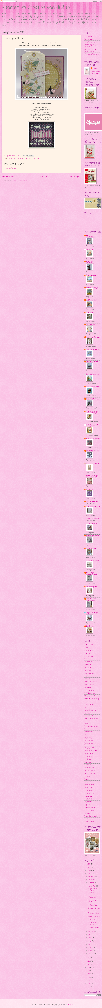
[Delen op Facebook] (32, 155)
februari (91, 951)
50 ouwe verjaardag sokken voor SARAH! (91, 50)
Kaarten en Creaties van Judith (36, 7)
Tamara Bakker (89, 810)
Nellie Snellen (88, 753)
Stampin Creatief (92, 502)
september (92, 886)
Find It (86, 702)
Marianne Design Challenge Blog (92, 476)
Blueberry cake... (93, 913)
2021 (88, 961)
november (92, 880)
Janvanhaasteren (90, 710)
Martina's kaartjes (92, 288)
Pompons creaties (90, 39)
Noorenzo (87, 765)
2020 (89, 964)
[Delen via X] (30, 155)
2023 (89, 874)
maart (90, 947)
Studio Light (88, 799)
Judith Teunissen (22, 158)
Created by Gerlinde (92, 519)
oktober (91, 883)
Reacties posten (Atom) (19, 181)
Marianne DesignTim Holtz (91, 744)
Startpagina (88, 36)
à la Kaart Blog (91, 275)
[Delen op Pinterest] (33, 155)
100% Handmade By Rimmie (92, 425)
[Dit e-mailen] (27, 155)
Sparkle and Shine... (94, 916)
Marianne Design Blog (92, 613)
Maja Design (88, 737)
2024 (88, 870)
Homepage (42, 176)
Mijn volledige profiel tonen (95, 72)
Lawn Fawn (88, 729)
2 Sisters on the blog (93, 438)
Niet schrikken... (93, 905)
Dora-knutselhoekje (92, 374)
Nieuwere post (8, 176)
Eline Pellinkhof (89, 696)
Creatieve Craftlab (90, 682)
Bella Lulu (87, 659)
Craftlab (87, 676)
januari (91, 954)
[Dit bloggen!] (29, 155)
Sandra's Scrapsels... (93, 560)
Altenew (87, 653)
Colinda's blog (90, 325)
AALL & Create (89, 645)
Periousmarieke (89, 770)
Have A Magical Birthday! (93, 901)
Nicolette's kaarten (92, 399)
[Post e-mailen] (23, 156)
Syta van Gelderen (90, 807)
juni (89, 938)
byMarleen (89, 249)
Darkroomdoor (89, 684)
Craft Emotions (89, 673)
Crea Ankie (89, 312)
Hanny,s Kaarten (91, 523)
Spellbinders (88, 788)
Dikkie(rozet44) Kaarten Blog (91, 599)
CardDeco (87, 667)
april (90, 944)
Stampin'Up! (88, 790)
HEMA (86, 707)
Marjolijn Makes (89, 748)
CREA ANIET (90, 489)
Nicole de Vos (88, 756)
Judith (94, 68)
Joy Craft (87, 713)
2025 (89, 867)
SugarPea (87, 805)
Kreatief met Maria (92, 451)
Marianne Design (34, 158)
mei (89, 941)
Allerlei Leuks (89, 650)
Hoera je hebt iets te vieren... (94, 896)
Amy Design (88, 656)
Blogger (70, 1004)
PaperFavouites (89, 768)
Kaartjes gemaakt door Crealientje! (92, 412)
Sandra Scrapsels (90, 782)
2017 (88, 974)
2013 (88, 987)
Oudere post (75, 176)
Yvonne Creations (90, 822)
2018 (88, 971)
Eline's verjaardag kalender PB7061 (90, 46)
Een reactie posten (12, 168)
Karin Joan (88, 723)
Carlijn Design (89, 670)
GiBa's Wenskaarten (93, 386)
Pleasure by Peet (91, 586)
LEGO (86, 735)
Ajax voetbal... (92, 919)
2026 (89, 864)
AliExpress (87, 648)
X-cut (86, 819)
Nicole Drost (88, 759)
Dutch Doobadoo (89, 690)
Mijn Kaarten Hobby (93, 349)
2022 (88, 958)
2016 (88, 977)
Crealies (87, 679)
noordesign (88, 762)
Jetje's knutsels (91, 300)
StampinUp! (88, 796)
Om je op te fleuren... (92, 923)
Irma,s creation (91, 548)
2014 (88, 984)
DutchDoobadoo (89, 693)
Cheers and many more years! (94, 909)
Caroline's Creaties (92, 362)
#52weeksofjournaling (91, 54)
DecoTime (87, 687)
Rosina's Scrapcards (93, 506)
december (91, 876)
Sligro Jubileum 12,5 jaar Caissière (93, 890)
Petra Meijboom (89, 773)
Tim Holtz (87, 813)
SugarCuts (88, 802)
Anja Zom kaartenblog (90, 262)
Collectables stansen (91, 42)
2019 (88, 967)
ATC (85, 57)
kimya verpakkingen (93, 337)
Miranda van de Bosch (91, 751)
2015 (88, 980)
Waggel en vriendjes (91, 816)
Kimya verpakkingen (91, 726)
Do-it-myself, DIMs (92, 463)
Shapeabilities (89, 785)
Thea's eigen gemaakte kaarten (92, 573)
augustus (91, 931)
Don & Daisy (90, 626)
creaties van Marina (93, 536)
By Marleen (12, 158)
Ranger (86, 779)
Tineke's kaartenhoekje (91, 236)
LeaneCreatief (89, 732)
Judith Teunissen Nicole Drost (92, 720)
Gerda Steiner (89, 704)
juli (89, 935)
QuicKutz (87, 776)
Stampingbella (89, 793)
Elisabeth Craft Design (92, 699)
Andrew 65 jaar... (93, 927)
